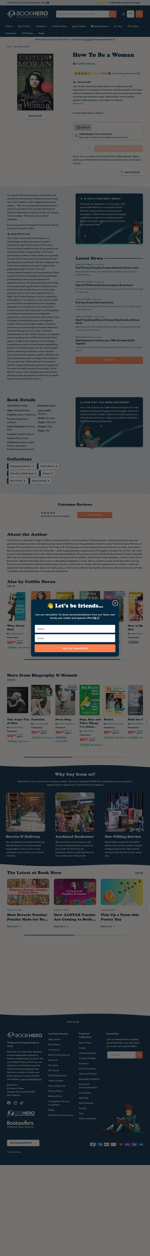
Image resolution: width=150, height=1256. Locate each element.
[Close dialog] (115, 603)
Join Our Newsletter (75, 648)
